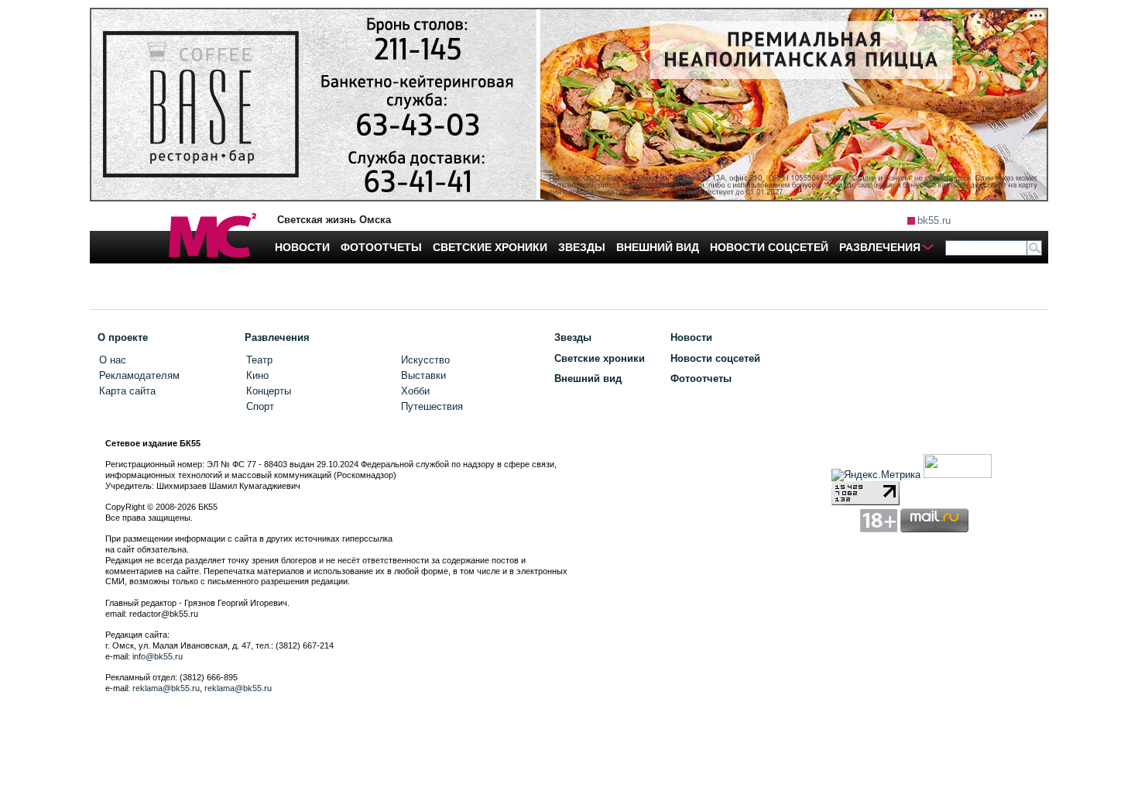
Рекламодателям (139, 375)
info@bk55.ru (157, 656)
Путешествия (432, 406)
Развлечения (277, 337)
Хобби (415, 391)
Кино (257, 375)
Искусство (425, 360)
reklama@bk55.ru (166, 688)
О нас (112, 360)
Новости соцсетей (715, 358)
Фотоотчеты (701, 378)
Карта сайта (127, 391)
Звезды (572, 337)
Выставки (423, 375)
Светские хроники (599, 358)
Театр (259, 360)
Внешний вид (588, 378)
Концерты (268, 391)
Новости (691, 337)
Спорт (260, 406)
